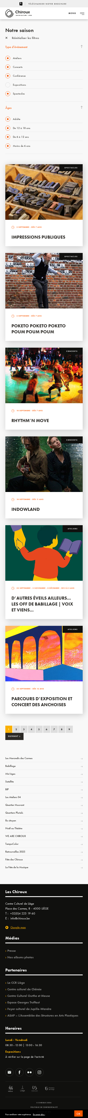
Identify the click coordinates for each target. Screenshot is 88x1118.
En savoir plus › (39, 1114)
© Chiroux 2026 (43, 1103)
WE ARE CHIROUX (15, 836)
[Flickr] (29, 1072)
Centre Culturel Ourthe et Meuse (28, 996)
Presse (11, 951)
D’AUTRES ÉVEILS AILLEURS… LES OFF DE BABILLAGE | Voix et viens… (42, 604)
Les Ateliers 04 (13, 797)
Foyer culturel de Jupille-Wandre (29, 1009)
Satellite (9, 781)
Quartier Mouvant (14, 805)
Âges (8, 108)
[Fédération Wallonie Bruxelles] (34, 1089)
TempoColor (11, 844)
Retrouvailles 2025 (15, 851)
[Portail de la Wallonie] (10, 1089)
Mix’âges (10, 773)
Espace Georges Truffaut (23, 1002)
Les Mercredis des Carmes (19, 758)
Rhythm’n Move (30, 421)
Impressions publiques (38, 237)
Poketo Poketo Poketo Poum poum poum (38, 329)
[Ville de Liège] (22, 1089)
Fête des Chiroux (14, 859)
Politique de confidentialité (44, 1107)
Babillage (10, 766)
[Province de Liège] (47, 1089)
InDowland (25, 509)
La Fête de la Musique (16, 867)
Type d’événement (16, 47)
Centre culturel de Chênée (24, 989)
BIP (7, 789)
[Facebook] (19, 1072)
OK (78, 1114)
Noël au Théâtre (13, 828)
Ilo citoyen (10, 820)
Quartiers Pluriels (14, 812)
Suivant (14, 736)
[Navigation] (82, 13)
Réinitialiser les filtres (25, 38)
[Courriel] (9, 1072)
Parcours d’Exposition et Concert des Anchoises (41, 702)
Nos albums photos (20, 957)
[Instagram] (39, 1072)
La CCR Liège (16, 983)
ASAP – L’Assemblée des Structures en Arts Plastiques (42, 1015)
